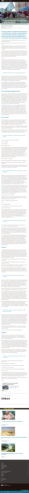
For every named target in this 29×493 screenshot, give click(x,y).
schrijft (23, 180)
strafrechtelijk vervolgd (4, 226)
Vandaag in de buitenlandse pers (6, 471)
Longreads (2, 474)
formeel (12, 69)
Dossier (2, 473)
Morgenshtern (9, 105)
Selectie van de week (4, 472)
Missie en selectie (3, 465)
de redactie (10, 395)
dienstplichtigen (14, 86)
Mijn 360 (2, 468)
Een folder (21, 267)
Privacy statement (3, 479)
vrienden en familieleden (7, 178)
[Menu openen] (27, 1)
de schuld (16, 336)
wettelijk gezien (7, 66)
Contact (2, 464)
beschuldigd (14, 323)
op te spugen (11, 338)
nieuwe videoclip (14, 105)
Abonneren (2, 467)
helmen (20, 77)
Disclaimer (2, 478)
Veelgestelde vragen (4, 466)
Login (2, 480)
